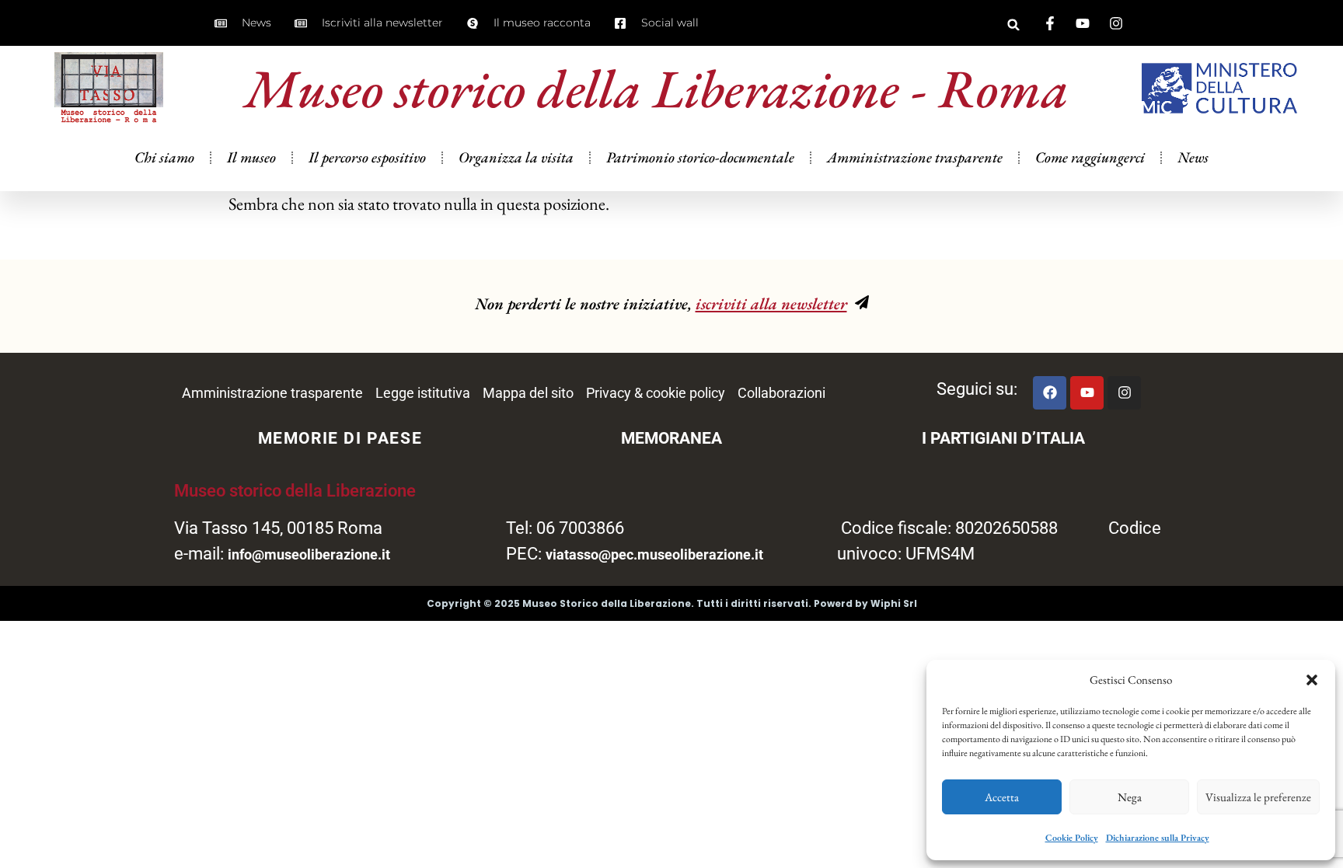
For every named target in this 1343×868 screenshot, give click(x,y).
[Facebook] (1049, 393)
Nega (1130, 797)
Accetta (1002, 797)
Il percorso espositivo (367, 157)
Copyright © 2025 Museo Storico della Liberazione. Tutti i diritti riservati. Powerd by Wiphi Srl (672, 603)
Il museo (251, 157)
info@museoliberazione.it (309, 554)
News (1193, 157)
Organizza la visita (516, 157)
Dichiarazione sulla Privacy (1157, 837)
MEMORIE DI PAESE (340, 438)
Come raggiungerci (1090, 157)
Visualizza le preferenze (1258, 797)
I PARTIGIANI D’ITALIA (1003, 438)
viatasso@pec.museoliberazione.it (654, 554)
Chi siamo (164, 157)
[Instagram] (1124, 393)
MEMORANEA (671, 438)
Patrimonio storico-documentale (700, 157)
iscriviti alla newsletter (771, 303)
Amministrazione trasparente (915, 157)
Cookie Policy (1071, 837)
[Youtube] (1087, 393)
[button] (1312, 680)
